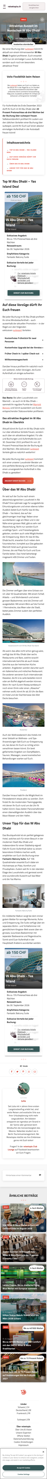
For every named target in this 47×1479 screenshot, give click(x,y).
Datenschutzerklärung (24, 1438)
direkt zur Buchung (23, 292)
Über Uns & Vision (23, 1429)
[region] (23, 1463)
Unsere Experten (23, 1432)
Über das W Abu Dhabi (20, 163)
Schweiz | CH (23, 1407)
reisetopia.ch (14, 6)
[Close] (43, 1452)
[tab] (23, 339)
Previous (8, 212)
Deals (23, 19)
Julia (21, 38)
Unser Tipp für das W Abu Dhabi (20, 169)
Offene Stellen (23, 1435)
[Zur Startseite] (24, 1394)
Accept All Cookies (23, 1467)
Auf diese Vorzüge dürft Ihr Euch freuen (21, 158)
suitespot (29, 49)
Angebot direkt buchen (15, 480)
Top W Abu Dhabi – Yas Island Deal (21, 151)
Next (38, 212)
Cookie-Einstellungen (23, 1441)
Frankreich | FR (23, 1413)
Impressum (23, 1445)
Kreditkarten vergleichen (34, 6)
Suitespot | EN (23, 1419)
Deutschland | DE (23, 1410)
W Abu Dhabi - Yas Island (19, 222)
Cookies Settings (23, 1474)
